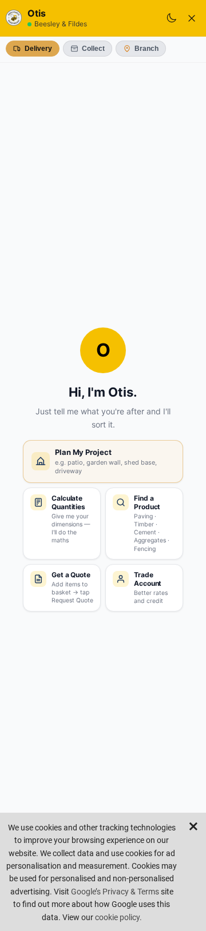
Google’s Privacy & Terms (115, 891)
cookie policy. (118, 917)
